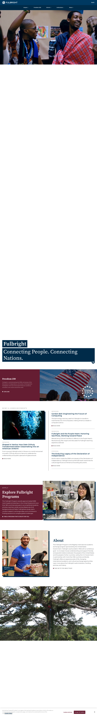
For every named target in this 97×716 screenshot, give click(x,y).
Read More (7, 458)
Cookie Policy (8, 713)
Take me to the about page (63, 568)
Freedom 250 (37, 7)
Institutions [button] (60, 7)
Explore (6, 391)
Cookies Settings (67, 712)
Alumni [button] (48, 7)
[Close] (94, 712)
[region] (48, 712)
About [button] (71, 7)
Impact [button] (25, 7)
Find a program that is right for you (16, 516)
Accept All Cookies (79, 712)
